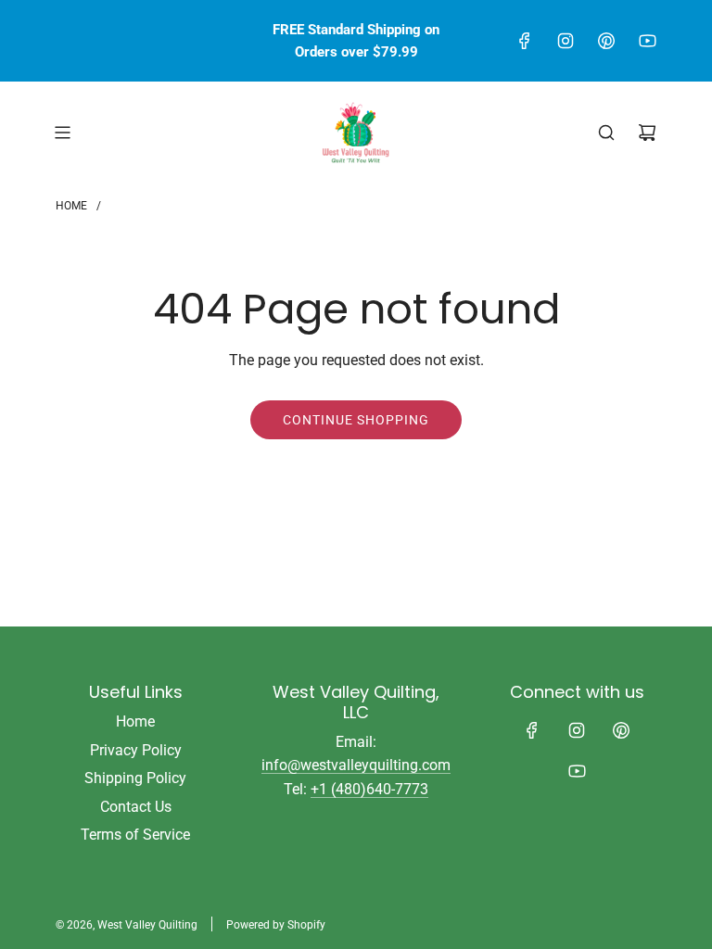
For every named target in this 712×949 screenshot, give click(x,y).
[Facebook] (524, 41)
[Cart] (647, 132)
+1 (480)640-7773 (369, 789)
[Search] (606, 132)
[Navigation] (62, 132)
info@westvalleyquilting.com (356, 765)
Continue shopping (356, 419)
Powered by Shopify (275, 924)
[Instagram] (565, 41)
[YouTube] (647, 41)
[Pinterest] (606, 41)
